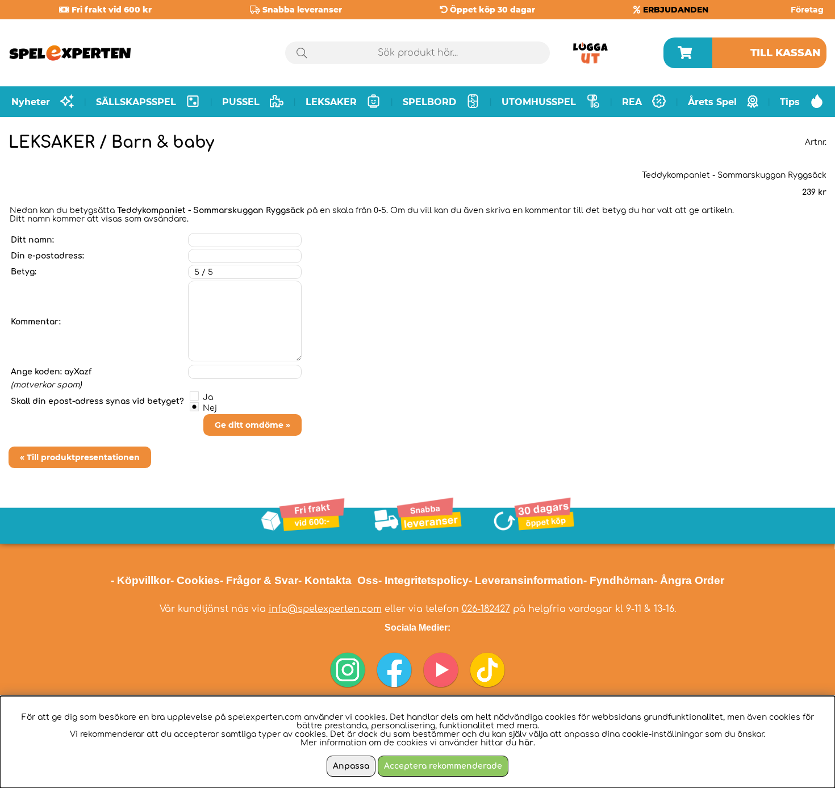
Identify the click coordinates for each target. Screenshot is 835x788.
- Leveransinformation (526, 580)
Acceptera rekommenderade (443, 766)
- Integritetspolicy (423, 580)
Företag (807, 10)
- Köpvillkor (140, 580)
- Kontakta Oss (338, 580)
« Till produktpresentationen (80, 457)
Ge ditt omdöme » (252, 425)
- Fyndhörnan (618, 580)
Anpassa (351, 766)
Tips (790, 102)
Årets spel (712, 102)
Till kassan (785, 53)
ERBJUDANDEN (675, 10)
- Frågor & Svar (259, 580)
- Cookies (195, 580)
